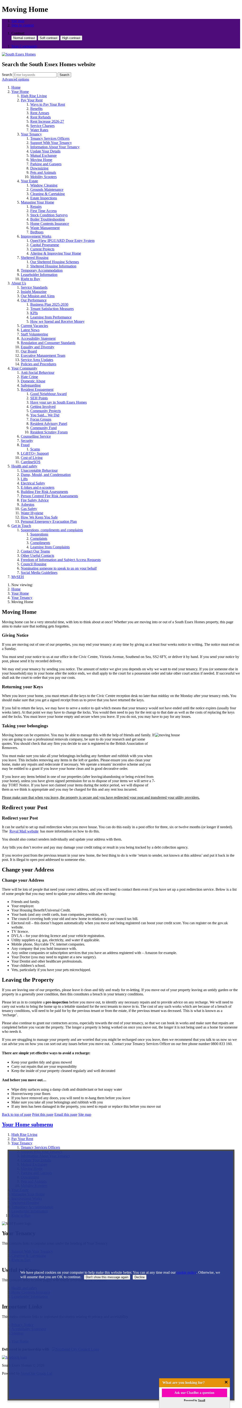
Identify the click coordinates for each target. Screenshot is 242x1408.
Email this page (65, 1114)
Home (16, 589)
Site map (17, 21)
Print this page (42, 1114)
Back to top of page (16, 1114)
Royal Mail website (24, 831)
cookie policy (186, 1272)
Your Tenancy (21, 598)
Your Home (20, 593)
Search (7, 75)
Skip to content (22, 25)
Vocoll (201, 1400)
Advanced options (15, 79)
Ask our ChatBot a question (194, 1393)
